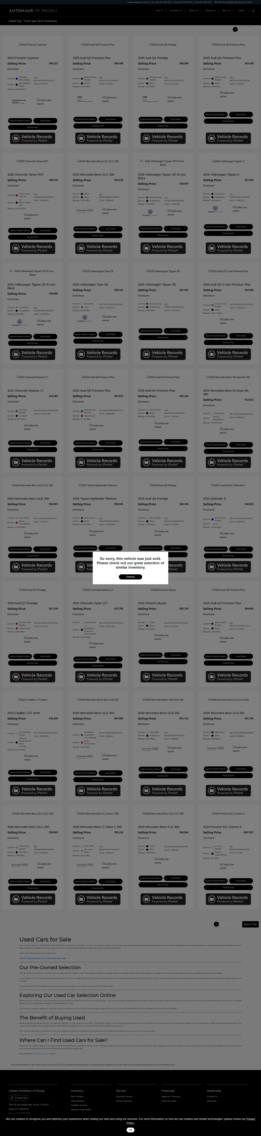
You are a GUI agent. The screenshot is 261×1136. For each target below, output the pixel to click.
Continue (130, 577)
